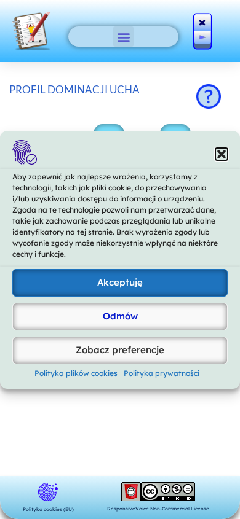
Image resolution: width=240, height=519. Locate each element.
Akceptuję (120, 282)
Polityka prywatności (161, 373)
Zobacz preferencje (120, 350)
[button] (221, 154)
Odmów (120, 316)
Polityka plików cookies (76, 373)
